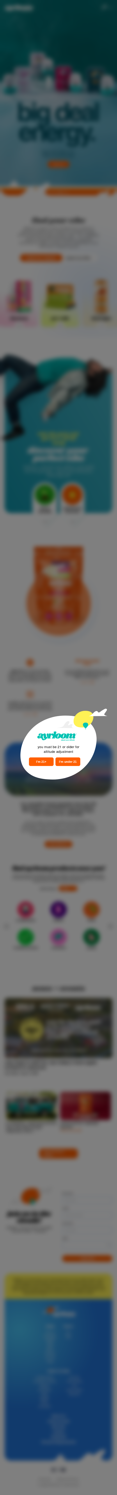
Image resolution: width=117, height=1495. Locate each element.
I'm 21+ (41, 761)
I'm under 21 (68, 761)
